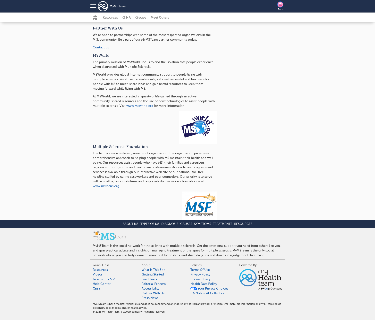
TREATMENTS (222, 224)
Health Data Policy (203, 284)
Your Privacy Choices (212, 288)
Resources (110, 17)
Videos (98, 274)
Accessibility (150, 288)
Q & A (126, 17)
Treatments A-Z (104, 279)
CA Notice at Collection (207, 293)
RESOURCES (243, 224)
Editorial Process (154, 284)
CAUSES (186, 224)
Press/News (150, 298)
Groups (140, 17)
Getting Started (153, 274)
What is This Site (153, 270)
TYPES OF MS (150, 224)
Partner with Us (153, 293)
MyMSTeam (118, 6)
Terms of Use (200, 270)
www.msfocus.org (106, 186)
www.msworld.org (139, 106)
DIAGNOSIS (169, 224)
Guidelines (149, 279)
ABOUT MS (130, 224)
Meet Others (160, 17)
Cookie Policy (200, 279)
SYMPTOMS (202, 224)
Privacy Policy (200, 274)
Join (280, 9)
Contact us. (101, 47)
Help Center (102, 284)
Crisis (97, 288)
